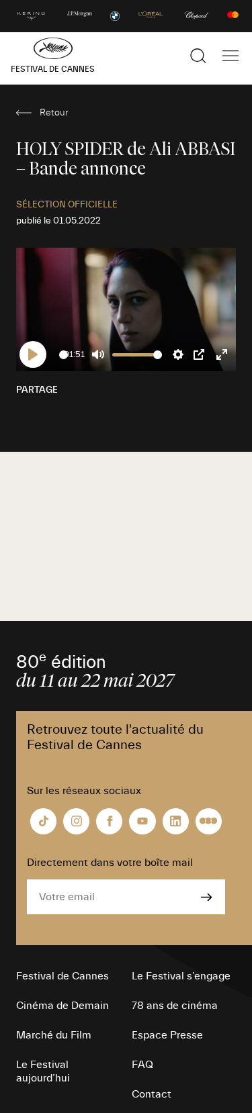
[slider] (63, 354)
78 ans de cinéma (175, 1006)
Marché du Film (53, 1035)
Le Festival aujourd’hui (43, 1071)
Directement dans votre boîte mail (110, 863)
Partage (37, 390)
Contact (151, 1094)
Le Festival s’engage (181, 976)
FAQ (142, 1065)
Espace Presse (167, 1035)
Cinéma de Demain (62, 1006)
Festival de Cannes (62, 976)
